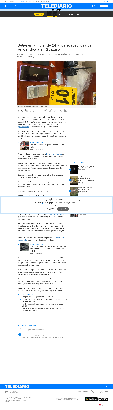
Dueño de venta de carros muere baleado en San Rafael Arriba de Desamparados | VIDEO (48, 248)
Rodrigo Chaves (45, 1)
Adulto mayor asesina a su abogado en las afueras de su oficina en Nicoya (86, 179)
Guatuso (41, 329)
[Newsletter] (107, 1)
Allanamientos (32, 329)
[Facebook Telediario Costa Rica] (87, 391)
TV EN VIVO (93, 6)
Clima (30, 1)
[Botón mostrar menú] (9, 6)
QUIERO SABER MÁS (50, 209)
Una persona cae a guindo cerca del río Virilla (47, 146)
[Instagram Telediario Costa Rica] (97, 391)
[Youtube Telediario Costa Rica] (106, 391)
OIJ (26, 1)
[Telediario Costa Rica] (56, 6)
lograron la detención (54, 154)
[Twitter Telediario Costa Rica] (92, 391)
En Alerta (56, 10)
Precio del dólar (36, 1)
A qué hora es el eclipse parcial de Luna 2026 (86, 167)
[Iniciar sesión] (104, 1)
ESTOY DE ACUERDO (63, 209)
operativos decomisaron (36, 279)
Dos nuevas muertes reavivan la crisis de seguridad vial (85, 189)
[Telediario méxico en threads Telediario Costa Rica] (101, 391)
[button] (45, 110)
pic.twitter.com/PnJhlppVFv (35, 196)
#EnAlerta (21, 191)
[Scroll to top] (105, 386)
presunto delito (23, 127)
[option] (56, 84)
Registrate (104, 6)
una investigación (55, 214)
